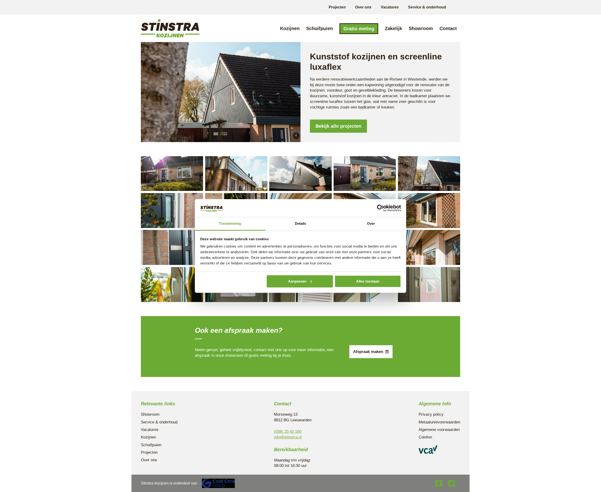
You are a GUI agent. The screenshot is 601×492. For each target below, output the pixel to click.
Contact (448, 28)
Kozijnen (290, 28)
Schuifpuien (319, 28)
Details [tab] (300, 223)
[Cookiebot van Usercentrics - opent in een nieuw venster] (380, 208)
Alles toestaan (367, 281)
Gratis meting (358, 28)
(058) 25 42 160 (287, 431)
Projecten (337, 7)
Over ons (363, 7)
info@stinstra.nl (288, 437)
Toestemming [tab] (230, 223)
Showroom (421, 28)
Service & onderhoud (427, 7)
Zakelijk (393, 28)
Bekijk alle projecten (338, 126)
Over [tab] (371, 223)
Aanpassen (297, 281)
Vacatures (390, 7)
